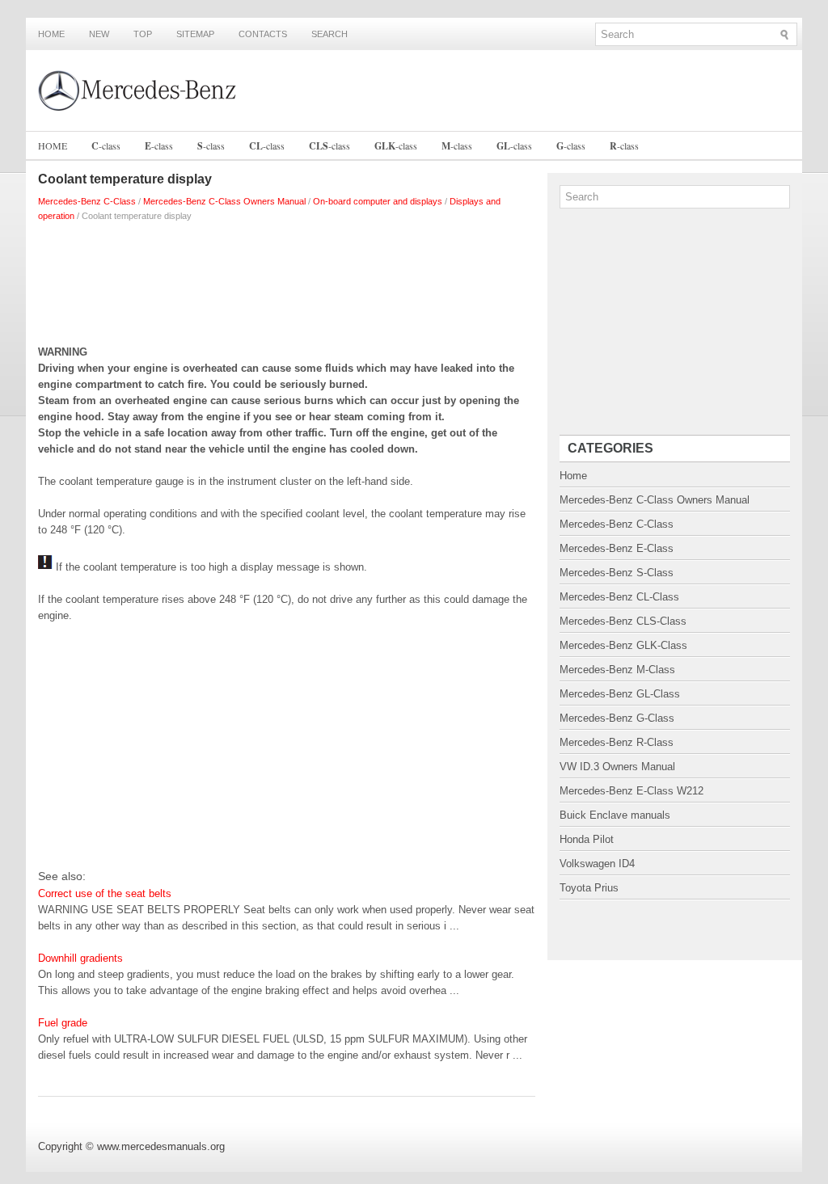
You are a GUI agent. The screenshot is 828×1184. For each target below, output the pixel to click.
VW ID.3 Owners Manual (617, 767)
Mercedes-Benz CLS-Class (623, 621)
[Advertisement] (286, 279)
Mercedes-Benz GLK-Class (623, 645)
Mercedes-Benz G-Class (617, 718)
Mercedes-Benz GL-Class (620, 694)
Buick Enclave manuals (615, 815)
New (99, 34)
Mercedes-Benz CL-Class (619, 597)
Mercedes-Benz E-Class (617, 548)
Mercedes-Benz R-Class (617, 742)
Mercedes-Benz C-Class (87, 201)
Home (51, 34)
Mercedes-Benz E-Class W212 (631, 791)
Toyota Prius (589, 888)
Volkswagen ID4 (597, 863)
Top (142, 34)
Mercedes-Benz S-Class (617, 573)
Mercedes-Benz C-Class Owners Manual (224, 201)
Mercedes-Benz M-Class (617, 670)
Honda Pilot (587, 839)
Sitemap (195, 34)
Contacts (263, 34)
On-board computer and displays (377, 201)
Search (329, 34)
